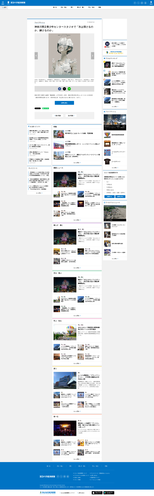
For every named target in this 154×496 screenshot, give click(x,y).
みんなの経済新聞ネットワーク (47, 493)
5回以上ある (110, 190)
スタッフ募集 (77, 479)
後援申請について (95, 477)
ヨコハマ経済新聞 (16, 2)
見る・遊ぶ (64, 7)
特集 (99, 7)
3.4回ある (109, 187)
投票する (109, 196)
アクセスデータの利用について (81, 475)
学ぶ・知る (91, 7)
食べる (55, 7)
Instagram (142, 3)
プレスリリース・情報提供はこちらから (100, 473)
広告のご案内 (77, 477)
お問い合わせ (94, 475)
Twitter (138, 3)
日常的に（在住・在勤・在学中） (116, 192)
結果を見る (120, 196)
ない (108, 181)
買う (72, 7)
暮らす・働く (80, 7)
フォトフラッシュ (40, 22)
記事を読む (64, 103)
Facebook (134, 3)
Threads (145, 3)
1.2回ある (109, 184)
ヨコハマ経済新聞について (80, 473)
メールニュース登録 (95, 479)
